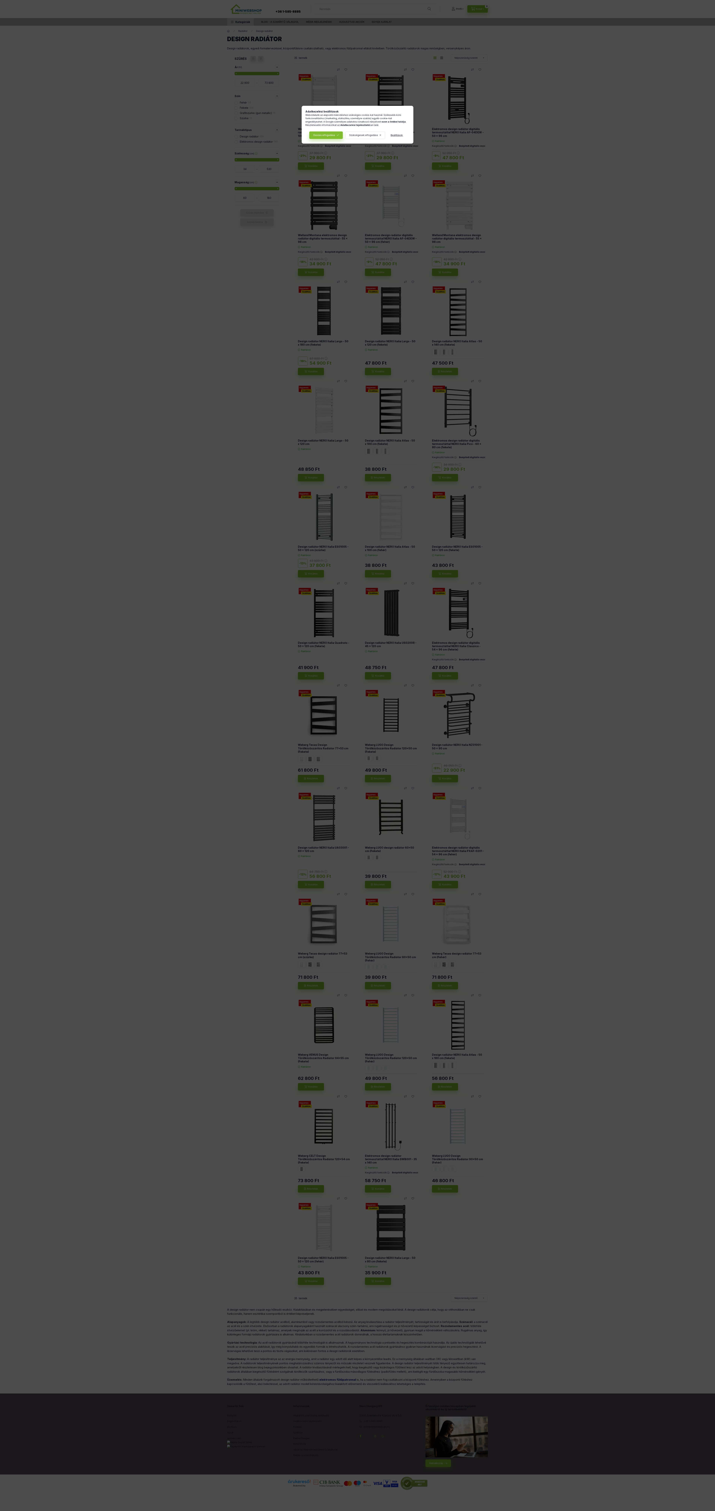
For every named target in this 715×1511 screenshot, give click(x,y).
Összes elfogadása (324, 135)
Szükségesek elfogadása (363, 135)
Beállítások (397, 135)
